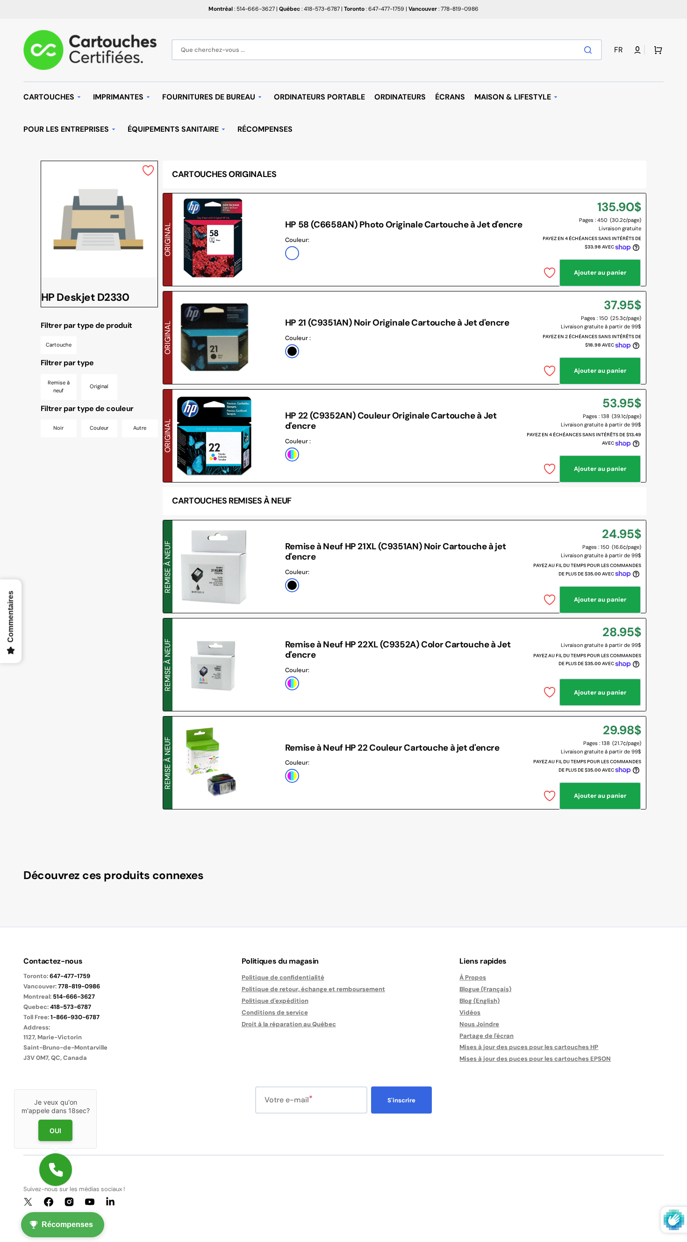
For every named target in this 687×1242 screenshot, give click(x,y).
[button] (620, 50)
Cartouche (59, 344)
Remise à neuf (59, 386)
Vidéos (469, 1012)
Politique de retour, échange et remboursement (313, 989)
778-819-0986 (79, 986)
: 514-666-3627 (241, 9)
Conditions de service (275, 1012)
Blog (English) (479, 1001)
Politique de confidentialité (283, 977)
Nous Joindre (479, 1024)
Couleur (99, 428)
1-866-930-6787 (75, 1017)
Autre (139, 428)
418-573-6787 (70, 1007)
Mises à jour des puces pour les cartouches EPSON (535, 1059)
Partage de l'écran (486, 1036)
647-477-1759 (70, 976)
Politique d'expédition (275, 1001)
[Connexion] (637, 50)
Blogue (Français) (485, 989)
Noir (58, 428)
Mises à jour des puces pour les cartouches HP (528, 1047)
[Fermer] (97, 1089)
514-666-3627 (74, 997)
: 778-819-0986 (443, 9)
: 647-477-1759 (374, 9)
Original (99, 386)
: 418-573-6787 (309, 9)
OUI (55, 1131)
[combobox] (387, 49)
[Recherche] (590, 50)
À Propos (472, 977)
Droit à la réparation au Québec (289, 1024)
